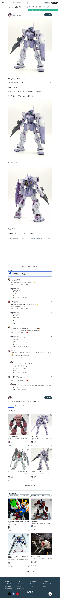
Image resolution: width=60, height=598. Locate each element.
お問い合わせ (8, 586)
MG (13, 15)
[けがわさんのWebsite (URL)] (15, 411)
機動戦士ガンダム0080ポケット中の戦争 (40, 238)
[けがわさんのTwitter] (9, 411)
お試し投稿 (18, 7)
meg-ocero (14, 327)
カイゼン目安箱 (8, 588)
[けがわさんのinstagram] (12, 411)
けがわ (14, 14)
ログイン (47, 2)
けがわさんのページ (30, 485)
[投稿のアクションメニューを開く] (28, 445)
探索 (40, 7)
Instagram (32, 586)
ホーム (4, 7)
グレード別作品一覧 (22, 583)
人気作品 (34, 7)
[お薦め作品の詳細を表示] (51, 83)
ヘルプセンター (49, 7)
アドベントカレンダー (22, 581)
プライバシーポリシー (48, 583)
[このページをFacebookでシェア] (13, 593)
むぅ (12, 350)
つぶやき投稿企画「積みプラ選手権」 (37, 10)
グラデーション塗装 (13, 238)
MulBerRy (13, 526)
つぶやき (10, 7)
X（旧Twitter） (33, 581)
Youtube (32, 583)
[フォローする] (48, 14)
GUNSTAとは (8, 581)
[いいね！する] (50, 594)
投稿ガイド (45, 586)
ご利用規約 (45, 581)
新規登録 (54, 2)
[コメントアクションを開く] (51, 279)
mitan (35, 525)
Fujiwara (13, 376)
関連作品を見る (30, 571)
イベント (26, 7)
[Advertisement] (30, 251)
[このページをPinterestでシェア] (17, 593)
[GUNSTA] (5, 3)
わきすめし (13, 562)
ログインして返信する (20, 284)
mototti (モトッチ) (16, 279)
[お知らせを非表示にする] (55, 10)
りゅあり (35, 561)
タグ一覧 (19, 586)
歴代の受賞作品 (21, 588)
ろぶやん (13, 301)
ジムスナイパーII (24, 238)
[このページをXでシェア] (9, 593)
